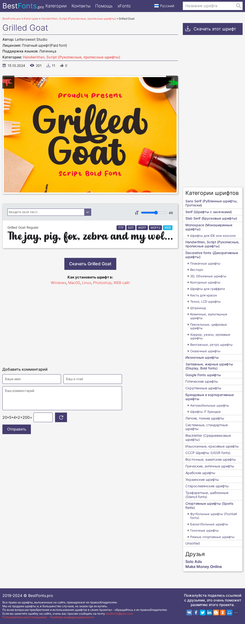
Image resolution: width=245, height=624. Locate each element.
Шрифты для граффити (207, 289)
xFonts (124, 5)
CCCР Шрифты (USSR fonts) (207, 453)
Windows (58, 282)
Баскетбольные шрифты (209, 524)
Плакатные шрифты (205, 263)
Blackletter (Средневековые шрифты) (208, 437)
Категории (56, 5)
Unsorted (192, 543)
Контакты (81, 5)
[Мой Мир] (229, 612)
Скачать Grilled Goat (90, 263)
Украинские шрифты (202, 479)
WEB (168, 227)
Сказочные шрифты (205, 351)
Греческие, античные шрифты (209, 466)
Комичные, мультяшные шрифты (208, 316)
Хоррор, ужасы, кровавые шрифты (210, 336)
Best (23, 5)
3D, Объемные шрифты (208, 276)
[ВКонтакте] (189, 612)
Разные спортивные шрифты (212, 537)
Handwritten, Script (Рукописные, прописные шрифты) (71, 57)
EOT (131, 227)
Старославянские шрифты (207, 486)
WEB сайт (121, 282)
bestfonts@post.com (119, 613)
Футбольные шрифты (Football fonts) (213, 516)
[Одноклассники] (223, 612)
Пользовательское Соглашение (24, 617)
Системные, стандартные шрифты (206, 427)
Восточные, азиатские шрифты (210, 459)
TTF (121, 227)
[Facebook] (196, 612)
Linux (86, 282)
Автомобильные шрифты (209, 405)
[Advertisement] (90, 323)
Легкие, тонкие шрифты (204, 418)
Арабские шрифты (200, 473)
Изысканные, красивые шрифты (212, 446)
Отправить (16, 429)
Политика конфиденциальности (72, 617)
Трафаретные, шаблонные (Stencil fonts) (206, 495)
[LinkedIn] (209, 612)
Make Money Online (203, 566)
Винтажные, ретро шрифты (211, 344)
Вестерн (196, 270)
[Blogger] (216, 612)
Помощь (104, 5)
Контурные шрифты (205, 282)
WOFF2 (155, 227)
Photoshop (102, 282)
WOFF (142, 227)
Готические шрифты (201, 381)
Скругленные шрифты (203, 388)
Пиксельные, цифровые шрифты (208, 326)
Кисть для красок (203, 295)
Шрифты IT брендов (205, 412)
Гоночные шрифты (204, 530)
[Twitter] (203, 612)
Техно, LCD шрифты (205, 301)
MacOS (74, 282)
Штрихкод (198, 308)
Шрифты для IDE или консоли (213, 236)
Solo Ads (193, 561)
